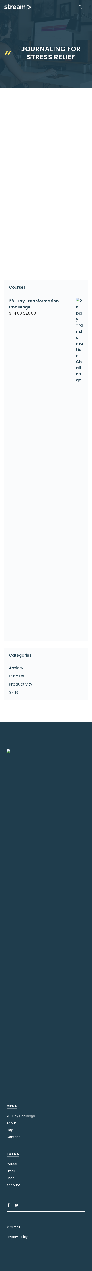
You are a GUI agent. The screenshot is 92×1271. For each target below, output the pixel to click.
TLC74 (15, 1227)
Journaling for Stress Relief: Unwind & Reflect (41, 172)
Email (11, 1171)
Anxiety (18, 254)
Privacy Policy (17, 1237)
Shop (11, 1178)
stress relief (42, 269)
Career (12, 1164)
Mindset (17, 676)
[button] (80, 7)
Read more (20, 243)
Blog (10, 1130)
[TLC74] (18, 7)
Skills (13, 692)
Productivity (20, 684)
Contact (13, 1137)
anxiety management (32, 262)
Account (13, 1185)
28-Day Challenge (21, 1116)
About (11, 1123)
